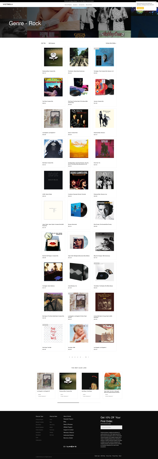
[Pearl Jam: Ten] (104, 148)
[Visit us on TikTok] (71, 447)
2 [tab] (90, 402)
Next (79, 400)
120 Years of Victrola (73, 1)
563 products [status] (52, 43)
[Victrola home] (8, 4)
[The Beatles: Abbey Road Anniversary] (79, 57)
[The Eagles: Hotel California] (53, 272)
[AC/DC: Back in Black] (53, 180)
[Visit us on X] (73, 447)
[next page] (88, 357)
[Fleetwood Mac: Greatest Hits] (53, 57)
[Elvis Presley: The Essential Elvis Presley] (104, 210)
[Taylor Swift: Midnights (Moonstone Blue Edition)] (79, 241)
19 (85, 357)
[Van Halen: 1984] (79, 333)
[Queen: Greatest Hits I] (79, 118)
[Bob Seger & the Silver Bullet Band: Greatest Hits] (53, 302)
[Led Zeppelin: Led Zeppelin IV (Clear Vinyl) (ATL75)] (79, 302)
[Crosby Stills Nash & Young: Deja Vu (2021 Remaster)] (104, 302)
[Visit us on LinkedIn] (68, 447)
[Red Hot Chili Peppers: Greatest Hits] (53, 241)
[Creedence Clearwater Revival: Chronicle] (79, 180)
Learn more (140, 8)
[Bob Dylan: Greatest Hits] (53, 148)
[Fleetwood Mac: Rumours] (104, 118)
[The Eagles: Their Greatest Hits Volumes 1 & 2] (104, 57)
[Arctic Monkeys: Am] (79, 272)
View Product (42, 396)
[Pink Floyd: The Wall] (53, 333)
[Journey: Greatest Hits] (104, 87)
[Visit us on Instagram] (64, 447)
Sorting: (110, 43)
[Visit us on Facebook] (66, 447)
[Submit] (121, 427)
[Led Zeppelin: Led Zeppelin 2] (104, 333)
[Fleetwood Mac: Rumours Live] (104, 180)
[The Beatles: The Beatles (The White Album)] (104, 272)
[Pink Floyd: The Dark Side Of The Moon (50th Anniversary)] (79, 87)
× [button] (155, 2)
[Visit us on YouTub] (70, 447)
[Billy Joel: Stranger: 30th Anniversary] (104, 241)
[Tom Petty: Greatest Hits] (53, 87)
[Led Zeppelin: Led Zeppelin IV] (53, 118)
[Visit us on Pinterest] (75, 447)
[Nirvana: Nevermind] (79, 210)
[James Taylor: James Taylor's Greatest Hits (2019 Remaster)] (53, 210)
